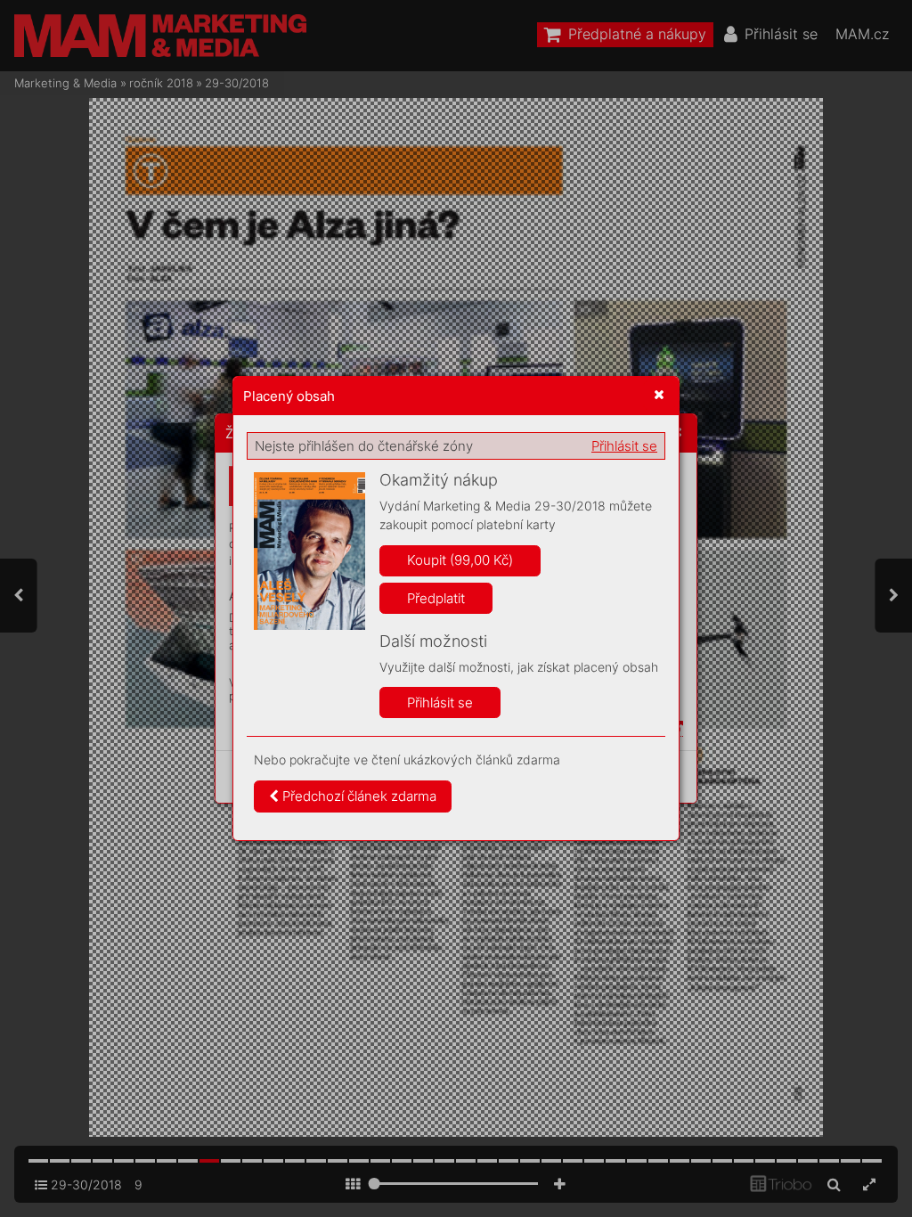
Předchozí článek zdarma (357, 796)
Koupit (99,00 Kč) (460, 559)
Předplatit (436, 598)
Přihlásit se (624, 445)
